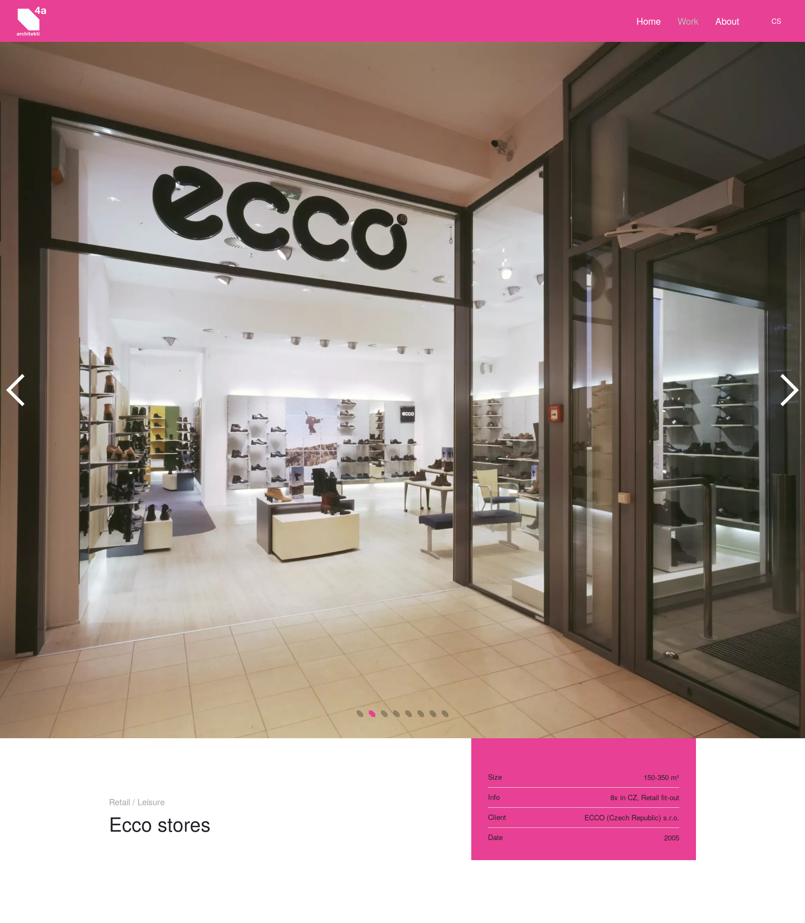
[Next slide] (789, 390)
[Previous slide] (16, 390)
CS (776, 21)
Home (648, 20)
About (727, 20)
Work (688, 20)
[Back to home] (31, 21)
